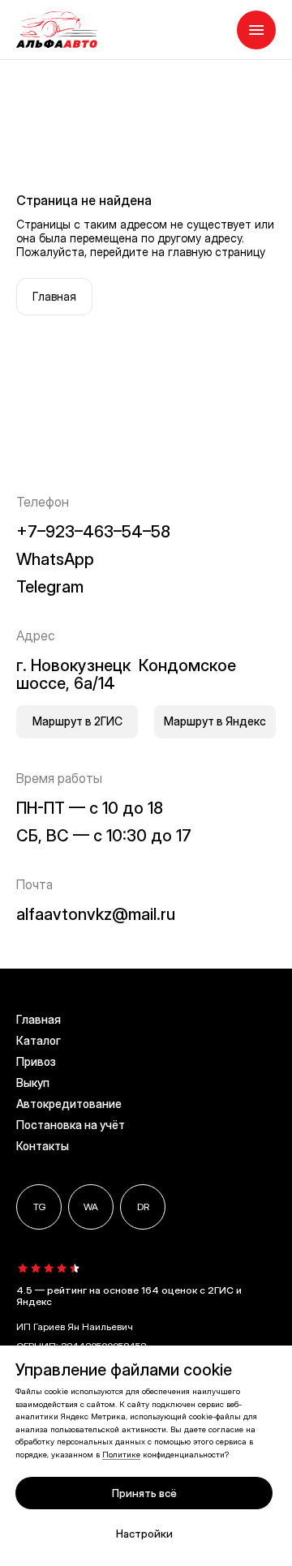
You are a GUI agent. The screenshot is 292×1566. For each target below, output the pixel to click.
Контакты (42, 1146)
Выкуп (32, 1082)
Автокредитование (69, 1103)
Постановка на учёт (70, 1125)
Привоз (36, 1061)
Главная (38, 1019)
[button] (256, 30)
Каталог (38, 1040)
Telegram (50, 587)
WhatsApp (55, 559)
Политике (121, 1454)
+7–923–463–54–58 (93, 531)
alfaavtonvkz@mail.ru (95, 914)
